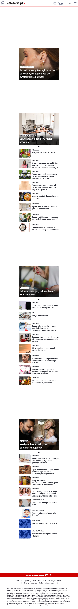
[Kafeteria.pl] (18, 3)
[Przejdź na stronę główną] (3, 5)
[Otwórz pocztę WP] (54, 3)
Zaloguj (68, 3)
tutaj (46, 605)
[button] (60, 3)
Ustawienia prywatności (48, 583)
